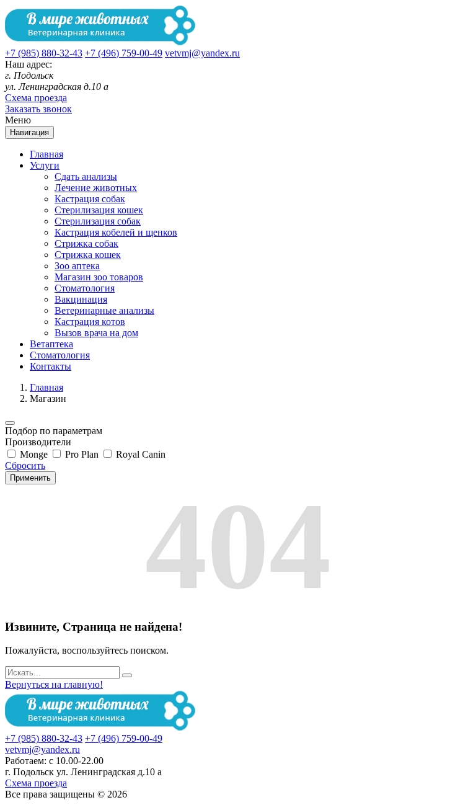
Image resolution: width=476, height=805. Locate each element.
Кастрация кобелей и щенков (116, 232)
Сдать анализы (86, 176)
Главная (46, 154)
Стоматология (85, 288)
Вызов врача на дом (96, 332)
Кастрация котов (90, 321)
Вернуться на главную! (54, 684)
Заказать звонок (38, 109)
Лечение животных (96, 187)
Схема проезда (36, 97)
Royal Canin (139, 454)
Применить (30, 478)
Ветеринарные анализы (104, 310)
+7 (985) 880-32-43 (43, 53)
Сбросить (25, 465)
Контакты (50, 366)
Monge (32, 454)
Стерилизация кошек (99, 210)
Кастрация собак (90, 198)
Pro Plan (81, 454)
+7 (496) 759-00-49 (123, 53)
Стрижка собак (86, 243)
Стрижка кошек (88, 254)
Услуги (45, 165)
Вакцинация (81, 299)
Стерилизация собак (98, 221)
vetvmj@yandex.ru (202, 53)
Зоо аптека (77, 265)
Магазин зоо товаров (99, 277)
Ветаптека (51, 344)
